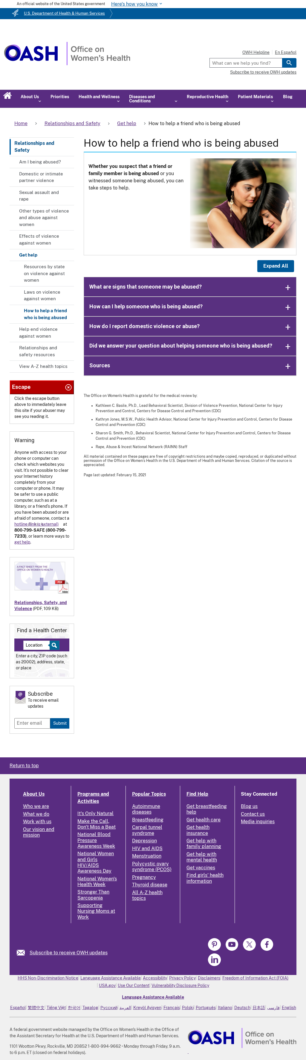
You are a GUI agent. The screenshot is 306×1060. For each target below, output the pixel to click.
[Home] (67, 63)
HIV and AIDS (147, 848)
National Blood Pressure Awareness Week (96, 840)
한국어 (74, 1007)
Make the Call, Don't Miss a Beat (96, 824)
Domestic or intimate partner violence (41, 177)
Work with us (37, 821)
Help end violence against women (38, 333)
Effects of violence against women (39, 239)
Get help (28, 254)
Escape (21, 387)
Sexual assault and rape (39, 196)
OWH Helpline (256, 52)
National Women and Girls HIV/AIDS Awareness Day (95, 862)
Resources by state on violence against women (44, 273)
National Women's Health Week (97, 881)
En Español (285, 52)
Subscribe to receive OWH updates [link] (69, 953)
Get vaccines (200, 868)
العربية (125, 1007)
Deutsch (242, 1007)
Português (206, 1007)
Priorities (60, 96)
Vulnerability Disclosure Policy (180, 985)
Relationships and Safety (34, 146)
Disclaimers (209, 978)
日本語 (259, 1007)
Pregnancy (144, 877)
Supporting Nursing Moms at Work (96, 911)
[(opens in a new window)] (215, 950)
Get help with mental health (201, 857)
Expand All (275, 266)
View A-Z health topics (43, 366)
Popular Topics (149, 794)
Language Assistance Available (110, 978)
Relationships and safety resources (38, 351)
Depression (144, 841)
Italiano (225, 1007)
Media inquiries (258, 821)
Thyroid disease (149, 885)
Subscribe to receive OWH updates (263, 72)
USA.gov (107, 985)
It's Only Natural (95, 813)
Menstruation (146, 856)
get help (22, 542)
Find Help (197, 794)
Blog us (249, 806)
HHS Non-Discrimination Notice (48, 978)
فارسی (273, 1007)
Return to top (24, 765)
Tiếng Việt (56, 1007)
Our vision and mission (38, 832)
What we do (36, 814)
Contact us (253, 814)
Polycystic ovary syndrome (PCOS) (152, 866)
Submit (60, 723)
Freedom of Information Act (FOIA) (255, 978)
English (289, 1007)
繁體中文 (36, 1007)
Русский (108, 1007)
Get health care (203, 820)
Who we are (36, 806)
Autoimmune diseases (146, 809)
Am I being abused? (40, 161)
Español (18, 1007)
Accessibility (155, 978)
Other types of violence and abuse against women (44, 217)
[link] (23, 953)
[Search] (289, 63)
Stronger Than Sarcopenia (93, 894)
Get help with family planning (203, 843)
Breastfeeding (147, 820)
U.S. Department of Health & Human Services (64, 13)
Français (171, 1007)
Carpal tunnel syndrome (147, 830)
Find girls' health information (205, 878)
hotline (20, 524)
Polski (188, 1007)
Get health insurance (197, 830)
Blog (288, 96)
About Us (34, 794)
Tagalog (90, 1007)
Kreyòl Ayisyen (147, 1007)
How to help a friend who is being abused (45, 314)
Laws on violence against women (42, 295)
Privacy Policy (182, 978)
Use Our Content (133, 985)
